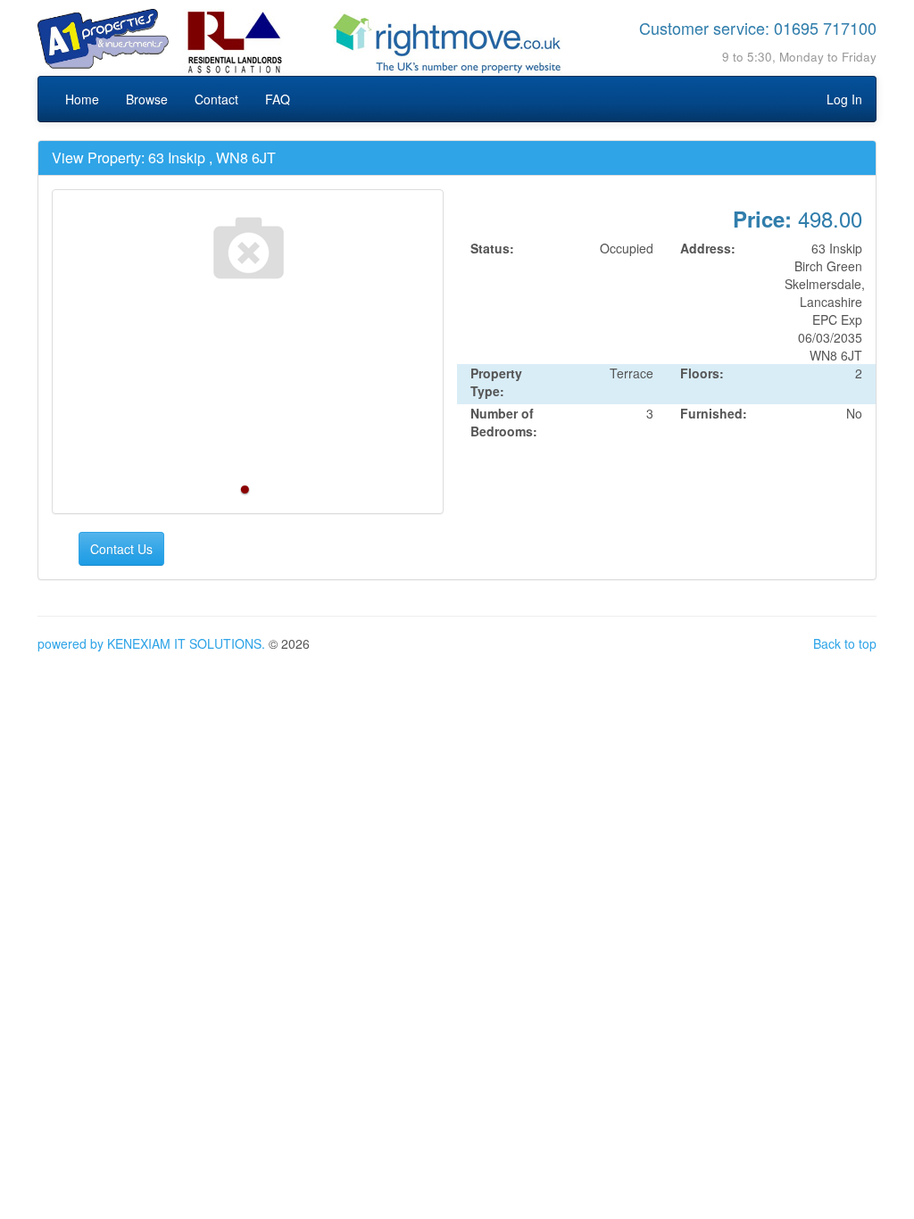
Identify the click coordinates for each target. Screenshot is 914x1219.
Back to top (845, 643)
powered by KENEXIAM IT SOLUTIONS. (151, 643)
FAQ (277, 99)
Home (82, 99)
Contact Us (121, 549)
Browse (147, 99)
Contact (216, 99)
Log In (844, 99)
